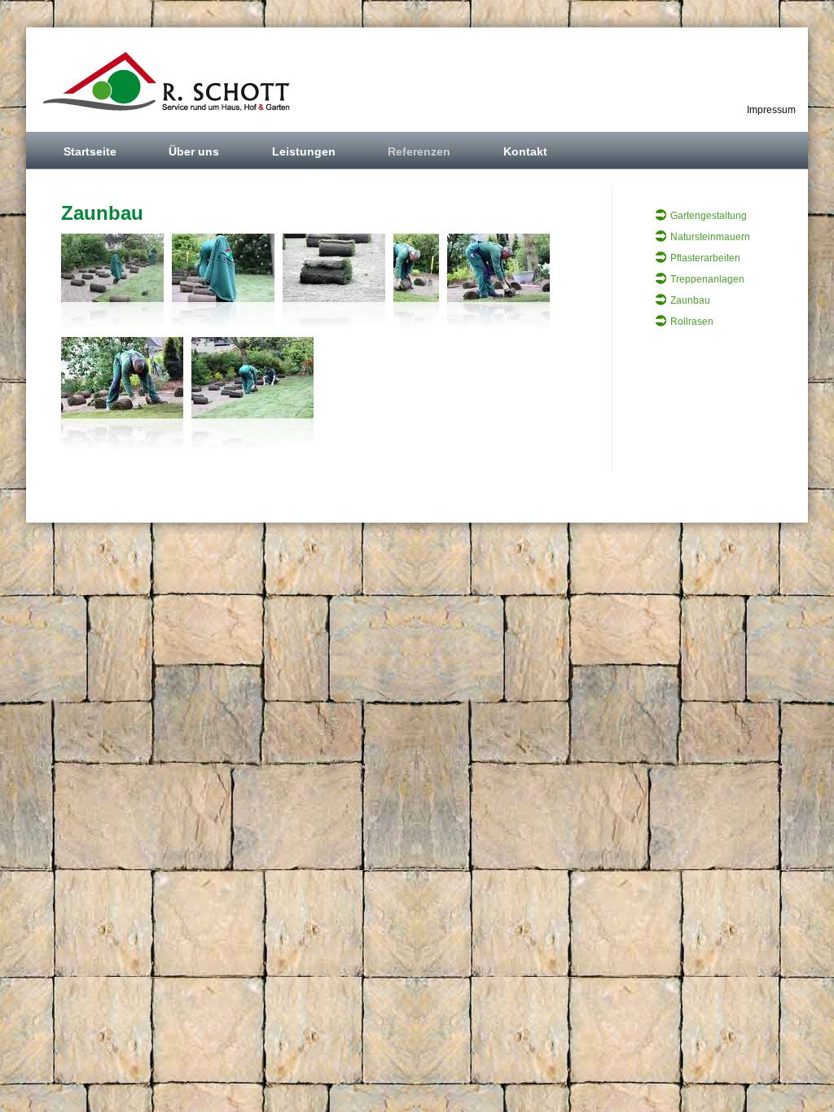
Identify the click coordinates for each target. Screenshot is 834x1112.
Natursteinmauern (710, 237)
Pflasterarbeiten (705, 258)
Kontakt (525, 151)
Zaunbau (690, 300)
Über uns (194, 151)
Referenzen (419, 151)
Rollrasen (691, 321)
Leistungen (304, 151)
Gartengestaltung (708, 215)
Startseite (90, 151)
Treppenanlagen (707, 279)
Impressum (771, 110)
